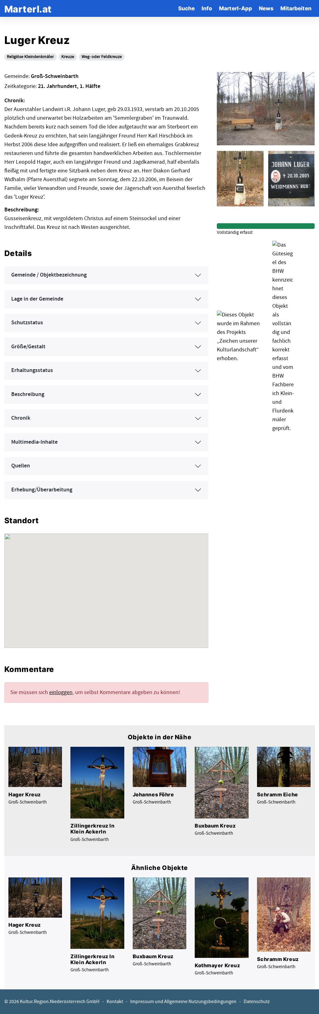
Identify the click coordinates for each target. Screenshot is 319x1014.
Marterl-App (235, 8)
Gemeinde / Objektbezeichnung (49, 275)
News (266, 8)
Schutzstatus (27, 322)
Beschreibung (27, 394)
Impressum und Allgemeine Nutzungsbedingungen (183, 1001)
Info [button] (207, 8)
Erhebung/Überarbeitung (41, 490)
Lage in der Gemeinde (37, 299)
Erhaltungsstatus (32, 370)
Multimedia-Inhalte (34, 442)
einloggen (61, 692)
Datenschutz (257, 1001)
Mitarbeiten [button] (296, 8)
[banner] (28, 8)
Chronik (20, 418)
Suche (186, 8)
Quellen (20, 466)
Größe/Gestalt (28, 346)
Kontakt (115, 1001)
